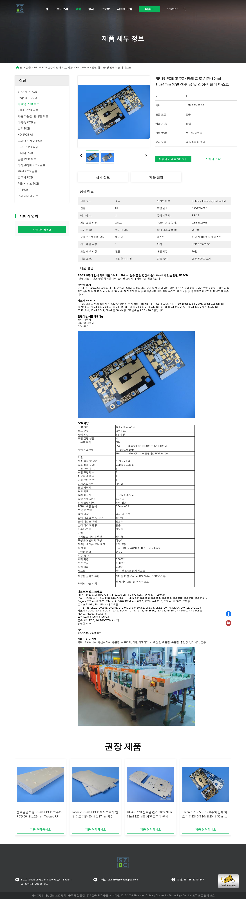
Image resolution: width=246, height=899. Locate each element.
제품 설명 (156, 177)
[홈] (20, 9)
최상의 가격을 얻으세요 (173, 159)
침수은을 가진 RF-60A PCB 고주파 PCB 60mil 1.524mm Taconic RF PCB (39, 815)
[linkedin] (228, 623)
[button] (21, 793)
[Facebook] (228, 614)
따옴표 (149, 8)
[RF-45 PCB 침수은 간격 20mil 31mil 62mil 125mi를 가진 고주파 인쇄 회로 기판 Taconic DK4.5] (150, 784)
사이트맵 (37, 895)
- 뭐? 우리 (61, 8)
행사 (91, 8)
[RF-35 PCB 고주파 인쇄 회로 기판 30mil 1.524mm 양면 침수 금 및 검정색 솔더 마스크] (114, 112)
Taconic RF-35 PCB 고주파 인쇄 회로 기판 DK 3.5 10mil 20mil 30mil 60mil (204, 815)
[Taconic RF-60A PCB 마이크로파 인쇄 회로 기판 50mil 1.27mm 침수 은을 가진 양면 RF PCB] (95, 784)
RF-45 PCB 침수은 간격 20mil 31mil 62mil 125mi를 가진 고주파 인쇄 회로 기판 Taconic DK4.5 (150, 815)
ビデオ (105, 8)
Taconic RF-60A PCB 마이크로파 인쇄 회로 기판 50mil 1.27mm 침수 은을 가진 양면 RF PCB (95, 815)
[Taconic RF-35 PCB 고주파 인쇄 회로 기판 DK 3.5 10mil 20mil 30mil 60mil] (205, 784)
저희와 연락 (124, 8)
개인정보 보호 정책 (55, 895)
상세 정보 (103, 177)
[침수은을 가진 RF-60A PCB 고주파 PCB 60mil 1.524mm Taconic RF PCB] (40, 784)
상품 (78, 8)
